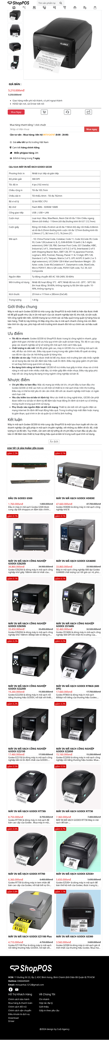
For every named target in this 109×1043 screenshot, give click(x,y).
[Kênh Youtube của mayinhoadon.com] (16, 989)
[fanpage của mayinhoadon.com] (10, 990)
